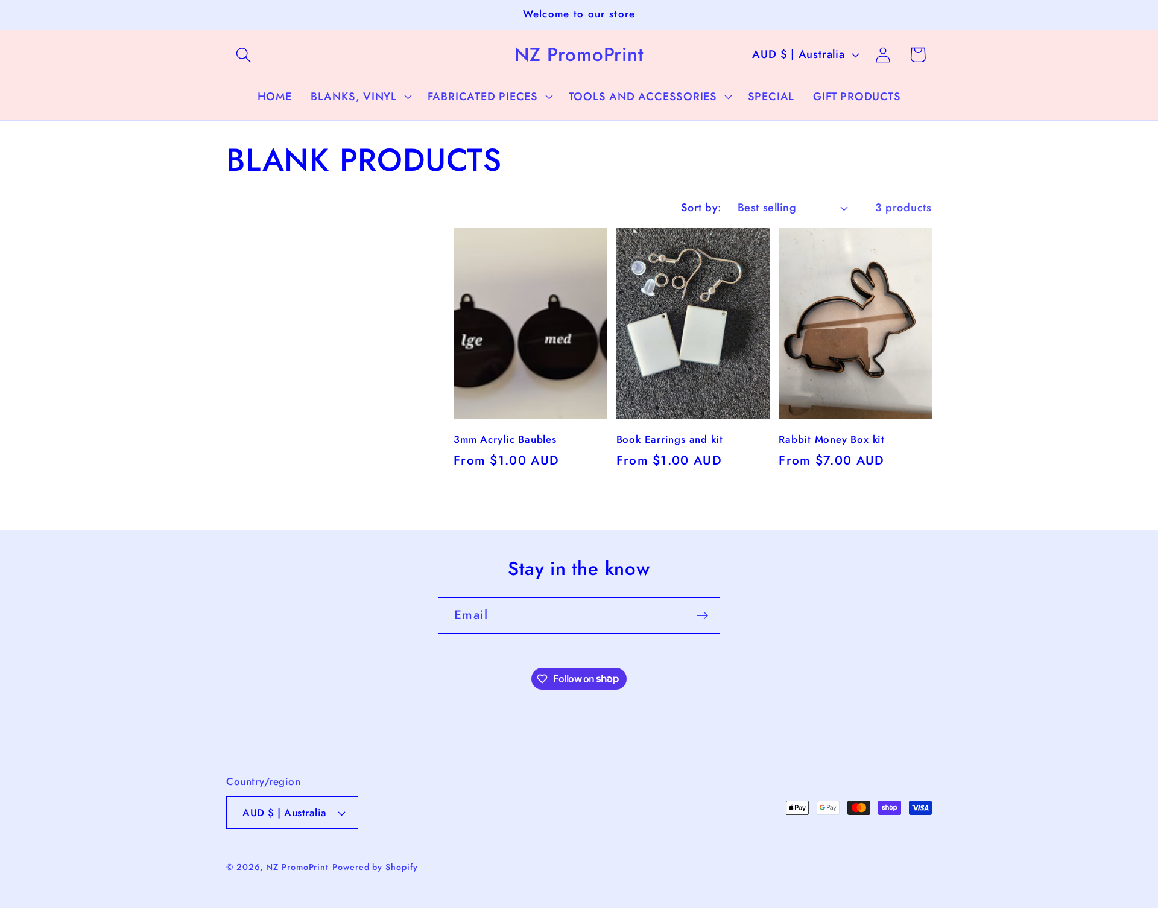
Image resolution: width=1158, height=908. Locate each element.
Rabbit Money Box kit (832, 439)
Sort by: (701, 207)
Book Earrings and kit (669, 439)
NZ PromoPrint (297, 867)
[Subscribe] (702, 615)
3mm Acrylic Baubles (505, 439)
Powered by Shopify (374, 867)
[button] (243, 54)
